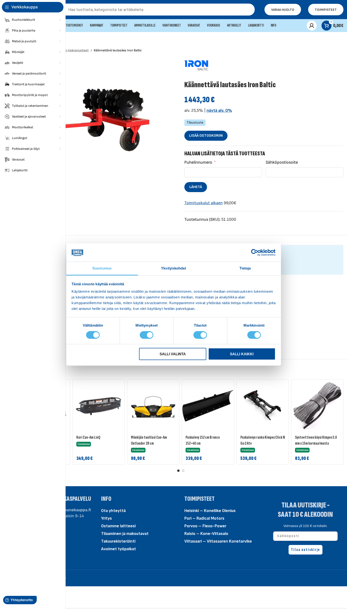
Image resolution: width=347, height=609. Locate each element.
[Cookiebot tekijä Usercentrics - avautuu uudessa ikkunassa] (254, 252)
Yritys (106, 518)
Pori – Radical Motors (204, 518)
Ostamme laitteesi (118, 525)
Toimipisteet (326, 10)
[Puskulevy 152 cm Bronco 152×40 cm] (208, 405)
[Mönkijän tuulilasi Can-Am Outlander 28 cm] (153, 405)
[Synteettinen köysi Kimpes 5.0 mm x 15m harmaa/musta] (317, 405)
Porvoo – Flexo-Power (205, 525)
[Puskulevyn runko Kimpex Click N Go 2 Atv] (263, 405)
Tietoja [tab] (245, 268)
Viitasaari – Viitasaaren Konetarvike (218, 541)
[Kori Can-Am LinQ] (98, 405)
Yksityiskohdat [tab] (173, 268)
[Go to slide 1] (178, 470)
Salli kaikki (242, 354)
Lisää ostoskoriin (206, 135)
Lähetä (195, 187)
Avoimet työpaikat (118, 548)
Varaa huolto (282, 10)
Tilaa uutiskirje (305, 549)
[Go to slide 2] (183, 470)
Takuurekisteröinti (118, 541)
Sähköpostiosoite (282, 162)
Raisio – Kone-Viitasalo (206, 533)
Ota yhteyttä (113, 510)
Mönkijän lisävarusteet (71, 50)
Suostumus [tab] (102, 268)
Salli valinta (173, 354)
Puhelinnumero (198, 162)
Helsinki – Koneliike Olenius (210, 510)
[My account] (311, 25)
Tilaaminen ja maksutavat (125, 533)
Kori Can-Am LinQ (88, 437)
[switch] (146, 334)
